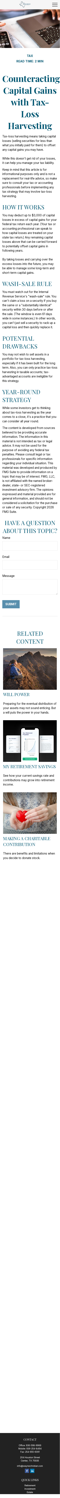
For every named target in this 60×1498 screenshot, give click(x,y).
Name (6, 538)
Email (5, 557)
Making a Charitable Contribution (26, 841)
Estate (30, 1492)
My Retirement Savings (29, 766)
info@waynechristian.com (30, 1466)
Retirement (30, 1485)
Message (8, 576)
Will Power (16, 694)
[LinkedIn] (32, 1471)
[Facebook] (27, 1471)
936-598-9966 (33, 1445)
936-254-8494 (34, 1448)
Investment (30, 1488)
